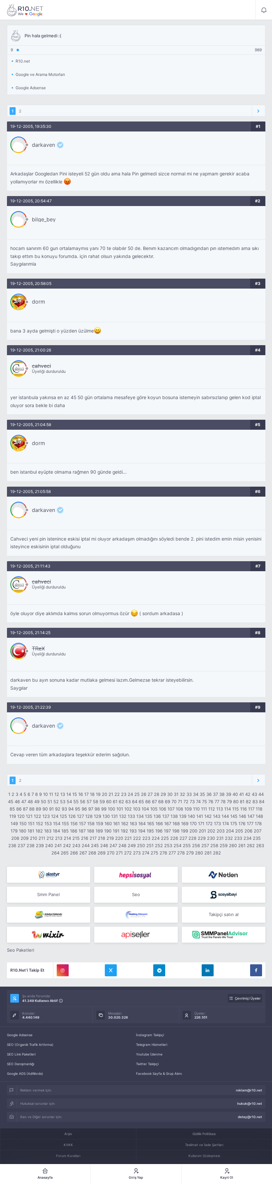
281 (208, 852)
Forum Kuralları (68, 1156)
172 (209, 823)
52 (56, 801)
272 (128, 852)
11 (51, 794)
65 (141, 801)
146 (242, 816)
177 (250, 823)
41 (241, 794)
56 (82, 801)
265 (65, 852)
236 (12, 845)
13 (62, 794)
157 (82, 823)
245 (95, 845)
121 (29, 816)
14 (68, 794)
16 (80, 794)
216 (84, 838)
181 (31, 830)
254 (177, 845)
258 (214, 845)
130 (106, 816)
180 (22, 830)
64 (134, 801)
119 (12, 816)
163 (133, 823)
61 (115, 801)
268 (92, 852)
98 (97, 809)
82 (248, 801)
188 (90, 830)
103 (136, 809)
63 (128, 801)
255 (187, 845)
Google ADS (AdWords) (25, 1073)
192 (124, 830)
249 (132, 845)
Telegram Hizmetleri (151, 1045)
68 (161, 801)
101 (119, 809)
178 (258, 823)
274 (145, 852)
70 (173, 801)
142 (208, 816)
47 (23, 801)
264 (55, 852)
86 (19, 809)
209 (25, 838)
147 (250, 816)
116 (243, 809)
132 (122, 816)
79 (229, 801)
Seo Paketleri (20, 950)
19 (98, 794)
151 (31, 823)
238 (30, 845)
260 (233, 845)
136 (157, 816)
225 (165, 838)
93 (64, 809)
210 (33, 838)
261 (241, 845)
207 (257, 830)
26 (143, 794)
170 (193, 823)
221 (128, 838)
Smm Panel (48, 894)
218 (101, 838)
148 (259, 816)
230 (211, 838)
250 (141, 845)
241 (58, 845)
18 (92, 794)
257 (205, 845)
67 (154, 801)
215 (76, 838)
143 (216, 816)
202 (211, 830)
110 (196, 809)
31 (176, 794)
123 (46, 816)
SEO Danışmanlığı (20, 1064)
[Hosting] (49, 875)
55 (76, 801)
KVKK (68, 1145)
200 (193, 830)
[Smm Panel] (136, 875)
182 (39, 830)
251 (150, 845)
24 (130, 794)
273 (137, 852)
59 (102, 801)
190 (107, 830)
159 (99, 823)
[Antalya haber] (49, 915)
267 (83, 852)
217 (93, 838)
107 (171, 809)
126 (72, 816)
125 (63, 816)
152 (39, 823)
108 (179, 809)
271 (119, 852)
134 (140, 816)
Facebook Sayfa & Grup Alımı (159, 1073)
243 (76, 845)
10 (45, 794)
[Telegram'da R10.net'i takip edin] (159, 970)
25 (137, 794)
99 (103, 809)
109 (188, 809)
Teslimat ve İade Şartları (204, 1145)
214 (67, 838)
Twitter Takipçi (147, 1064)
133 (131, 816)
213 (58, 838)
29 (163, 794)
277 (172, 852)
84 (261, 801)
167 (167, 823)
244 (86, 845)
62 (121, 801)
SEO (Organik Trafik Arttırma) (30, 1045)
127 (80, 816)
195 (150, 830)
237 (21, 845)
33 (189, 794)
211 (41, 838)
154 (56, 823)
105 (154, 809)
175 (233, 823)
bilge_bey (44, 219)
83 (255, 801)
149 (14, 823)
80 (235, 801)
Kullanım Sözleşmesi (204, 1156)
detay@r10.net (250, 1117)
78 (223, 801)
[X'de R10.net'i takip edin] (111, 970)
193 (133, 830)
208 (15, 838)
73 (192, 801)
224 (156, 838)
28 (156, 794)
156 (74, 823)
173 (217, 823)
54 (69, 801)
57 (89, 801)
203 (221, 830)
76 (210, 801)
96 (84, 809)
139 (182, 816)
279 (190, 852)
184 (56, 830)
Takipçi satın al (223, 914)
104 (145, 809)
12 (56, 794)
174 (225, 823)
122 (37, 816)
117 (251, 809)
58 (95, 801)
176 (241, 823)
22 (117, 794)
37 (215, 794)
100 (111, 809)
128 (89, 816)
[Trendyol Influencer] (49, 935)
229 (202, 838)
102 (128, 809)
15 (74, 794)
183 (47, 830)
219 (110, 838)
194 (141, 830)
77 (217, 801)
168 (176, 823)
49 (36, 801)
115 (235, 809)
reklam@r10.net (249, 1090)
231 (220, 838)
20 (104, 794)
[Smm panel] (223, 935)
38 (222, 794)
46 (17, 801)
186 (73, 830)
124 (54, 816)
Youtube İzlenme (149, 1054)
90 (45, 809)
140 (191, 816)
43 (254, 794)
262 (251, 845)
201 (202, 830)
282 (217, 852)
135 (148, 816)
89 (38, 809)
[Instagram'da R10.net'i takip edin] (63, 970)
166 (159, 823)
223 (146, 838)
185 (65, 830)
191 (116, 830)
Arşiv (68, 1134)
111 (204, 809)
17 (86, 794)
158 (91, 823)
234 (247, 838)
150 (23, 823)
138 (174, 816)
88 (31, 809)
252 (159, 845)
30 (169, 794)
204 (230, 830)
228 (192, 838)
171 (201, 823)
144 (225, 816)
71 (180, 801)
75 (204, 801)
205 (239, 830)
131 (114, 816)
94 (71, 809)
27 (150, 794)
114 (227, 809)
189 (99, 830)
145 (234, 816)
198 (175, 830)
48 (30, 801)
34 (195, 794)
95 (77, 809)
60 (108, 801)
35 (202, 794)
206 (248, 830)
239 (40, 845)
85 (12, 809)
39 (228, 794)
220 (119, 838)
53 (62, 801)
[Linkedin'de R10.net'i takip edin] (208, 970)
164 (142, 823)
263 (260, 845)
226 (174, 838)
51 (49, 801)
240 (49, 845)
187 (82, 830)
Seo (136, 894)
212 (50, 838)
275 (154, 852)
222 (137, 838)
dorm (38, 301)
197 (167, 830)
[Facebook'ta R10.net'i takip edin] (256, 970)
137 (165, 816)
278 (181, 852)
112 (211, 809)
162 (124, 823)
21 (110, 794)
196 (159, 830)
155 (65, 823)
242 (67, 845)
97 (90, 809)
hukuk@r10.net (249, 1103)
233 (238, 838)
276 (163, 852)
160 (108, 823)
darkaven (43, 144)
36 (209, 794)
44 (261, 794)
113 (219, 809)
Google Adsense (20, 1035)
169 (184, 823)
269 (101, 852)
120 (21, 816)
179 (14, 830)
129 (97, 816)
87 (25, 809)
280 (199, 852)
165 (150, 823)
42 (247, 794)
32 (182, 794)
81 (242, 801)
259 (224, 845)
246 (104, 845)
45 (10, 801)
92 (57, 809)
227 (183, 838)
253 (168, 845)
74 (198, 801)
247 (113, 845)
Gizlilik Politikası (204, 1134)
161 (116, 823)
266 (74, 852)
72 (185, 801)
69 (167, 801)
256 (196, 845)
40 (235, 794)
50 (43, 801)
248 (122, 845)
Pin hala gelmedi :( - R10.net (25, 10)
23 (123, 794)
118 (259, 809)
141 (199, 816)
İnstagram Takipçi (150, 1035)
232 (229, 838)
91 (51, 809)
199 (184, 830)
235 (257, 838)
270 (110, 852)
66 (148, 801)
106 (162, 809)
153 (48, 823)
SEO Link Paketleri (21, 1054)
